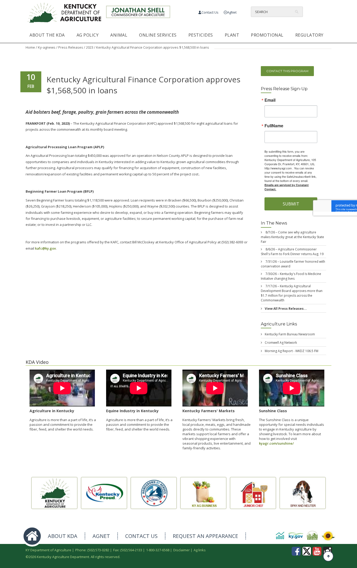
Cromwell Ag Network (281, 342)
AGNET (101, 536)
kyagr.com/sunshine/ (276, 443)
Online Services (158, 35)
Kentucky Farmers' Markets (208, 410)
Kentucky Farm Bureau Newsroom (290, 334)
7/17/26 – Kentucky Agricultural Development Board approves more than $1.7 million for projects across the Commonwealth (292, 293)
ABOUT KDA (62, 536)
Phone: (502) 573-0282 (92, 550)
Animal (118, 35)
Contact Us (209, 12)
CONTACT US (141, 536)
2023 (89, 47)
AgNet (232, 12)
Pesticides (200, 35)
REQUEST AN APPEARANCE (205, 536)
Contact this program (287, 71)
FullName (273, 126)
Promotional (267, 35)
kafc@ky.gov (45, 248)
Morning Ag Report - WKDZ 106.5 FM (291, 351)
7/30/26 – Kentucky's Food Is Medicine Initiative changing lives (291, 276)
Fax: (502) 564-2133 (127, 550)
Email (269, 100)
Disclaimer (181, 550)
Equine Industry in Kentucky (132, 410)
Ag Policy (88, 35)
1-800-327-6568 (157, 550)
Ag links (200, 550)
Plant (232, 35)
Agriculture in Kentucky (52, 410)
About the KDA (47, 35)
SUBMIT (291, 204)
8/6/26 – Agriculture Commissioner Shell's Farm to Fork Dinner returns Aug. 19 (292, 251)
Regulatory (309, 35)
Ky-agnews (46, 47)
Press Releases (70, 47)
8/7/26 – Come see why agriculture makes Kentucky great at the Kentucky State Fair (292, 237)
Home (30, 47)
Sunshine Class (273, 410)
